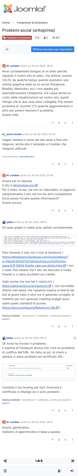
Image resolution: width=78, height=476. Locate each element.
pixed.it (5, 319)
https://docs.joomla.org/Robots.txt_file (28, 307)
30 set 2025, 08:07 (36, 222)
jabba (10, 222)
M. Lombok (13, 65)
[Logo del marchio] (25, 8)
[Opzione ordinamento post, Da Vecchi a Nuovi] (7, 49)
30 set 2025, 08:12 (36, 337)
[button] (5, 471)
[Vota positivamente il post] (53, 122)
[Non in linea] (4, 134)
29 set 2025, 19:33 (42, 65)
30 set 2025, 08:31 (42, 422)
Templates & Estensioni (18, 37)
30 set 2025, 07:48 (42, 175)
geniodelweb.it (27, 156)
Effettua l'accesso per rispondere (53, 49)
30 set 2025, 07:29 (44, 134)
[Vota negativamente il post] (65, 122)
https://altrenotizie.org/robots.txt (25, 286)
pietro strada (14, 134)
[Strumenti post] (72, 122)
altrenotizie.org (23, 185)
